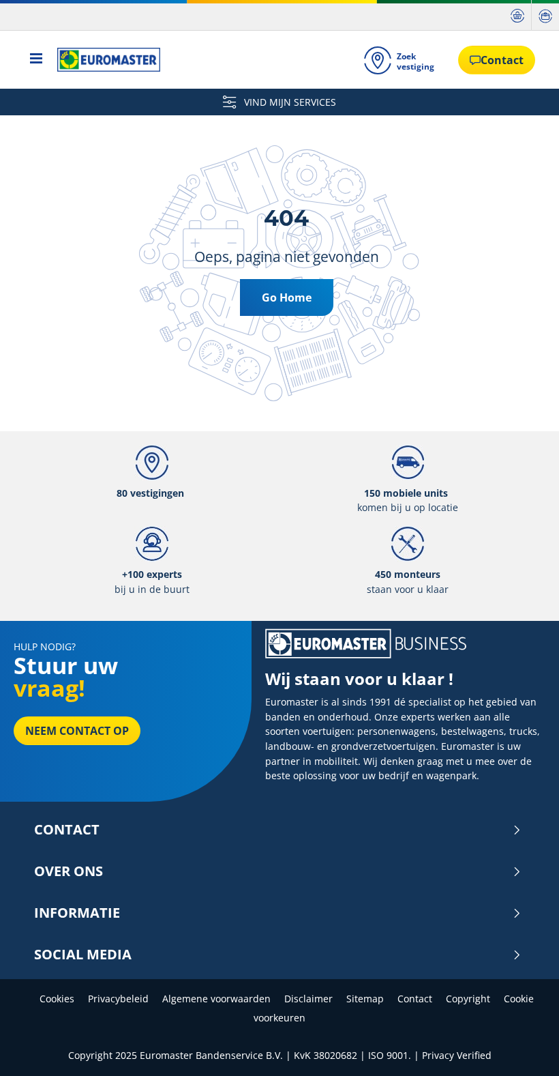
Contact (67, 830)
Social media (83, 954)
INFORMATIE (77, 913)
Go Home (287, 297)
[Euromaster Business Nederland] (104, 60)
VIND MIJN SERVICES (288, 102)
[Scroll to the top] (523, 1047)
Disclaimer (308, 998)
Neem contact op (77, 730)
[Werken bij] (545, 15)
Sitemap (365, 998)
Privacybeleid (118, 998)
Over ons (68, 871)
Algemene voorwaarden (216, 998)
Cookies (57, 998)
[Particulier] (517, 15)
